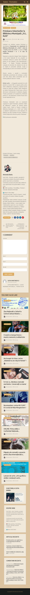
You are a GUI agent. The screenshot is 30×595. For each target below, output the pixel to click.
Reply (9, 289)
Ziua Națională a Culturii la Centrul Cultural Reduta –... (13, 312)
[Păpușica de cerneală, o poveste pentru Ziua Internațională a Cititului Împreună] (15, 444)
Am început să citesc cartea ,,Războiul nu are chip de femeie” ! (15, 359)
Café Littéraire (7, 300)
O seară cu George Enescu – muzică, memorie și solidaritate (14, 336)
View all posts (7, 217)
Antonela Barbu (8, 39)
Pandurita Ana (9, 563)
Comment (5, 238)
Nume (4, 256)
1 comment (21, 39)
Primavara (6, 155)
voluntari (12, 155)
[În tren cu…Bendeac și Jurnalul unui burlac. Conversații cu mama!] (15, 373)
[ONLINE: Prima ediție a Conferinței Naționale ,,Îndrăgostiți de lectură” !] (15, 420)
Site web (4, 267)
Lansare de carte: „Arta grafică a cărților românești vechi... (15, 477)
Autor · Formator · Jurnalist (10, 4)
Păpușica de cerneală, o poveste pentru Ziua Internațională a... (14, 453)
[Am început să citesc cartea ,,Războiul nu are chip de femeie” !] (15, 350)
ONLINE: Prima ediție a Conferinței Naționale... (11, 430)
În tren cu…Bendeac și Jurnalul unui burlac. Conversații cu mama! (15, 383)
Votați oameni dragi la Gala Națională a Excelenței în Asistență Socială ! (14, 565)
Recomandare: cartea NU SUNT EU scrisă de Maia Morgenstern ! (15, 406)
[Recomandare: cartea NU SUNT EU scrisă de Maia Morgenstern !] (15, 397)
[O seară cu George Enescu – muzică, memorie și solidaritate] (15, 326)
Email (4, 261)
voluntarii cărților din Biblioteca (10, 157)
